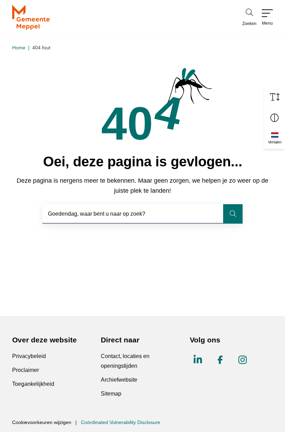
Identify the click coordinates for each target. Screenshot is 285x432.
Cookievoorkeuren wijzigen (41, 422)
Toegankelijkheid (33, 384)
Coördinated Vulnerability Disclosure (120, 422)
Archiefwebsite (119, 380)
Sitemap (111, 394)
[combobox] (142, 214)
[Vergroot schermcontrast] (274, 117)
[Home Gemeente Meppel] (31, 17)
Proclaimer (25, 370)
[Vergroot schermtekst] (274, 96)
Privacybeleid (29, 356)
